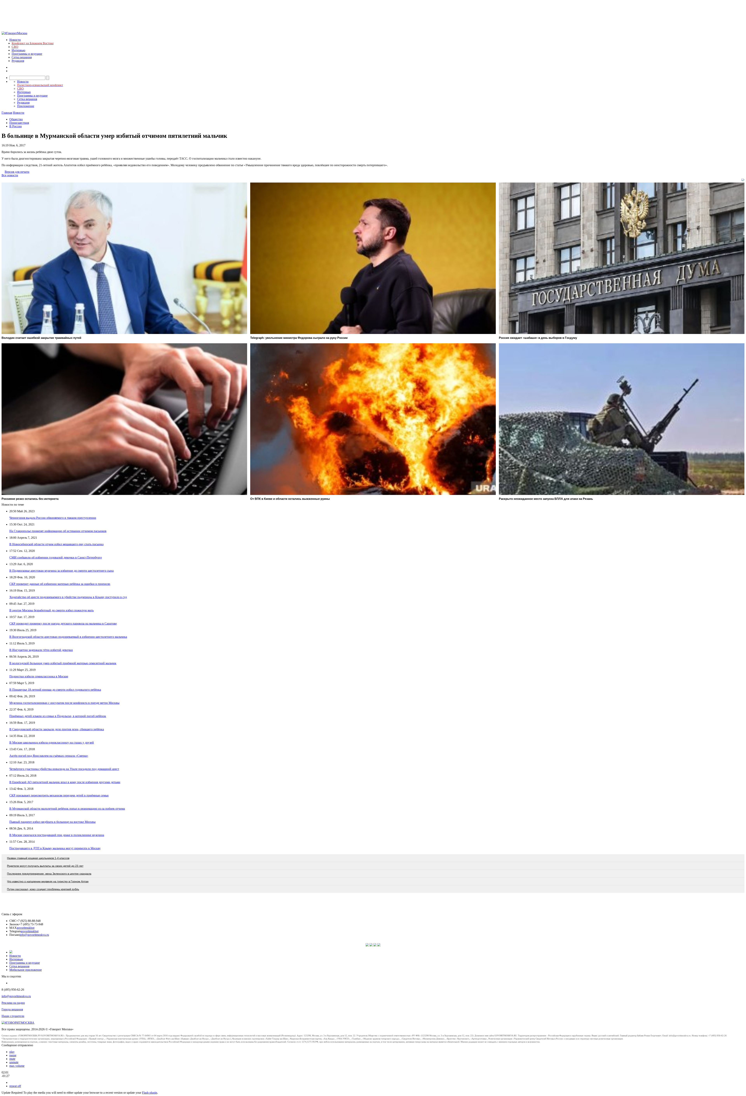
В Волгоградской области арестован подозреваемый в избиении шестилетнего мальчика (68, 636)
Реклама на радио (13, 1002)
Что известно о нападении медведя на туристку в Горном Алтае (48, 881)
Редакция (18, 60)
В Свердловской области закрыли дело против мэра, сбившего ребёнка (56, 729)
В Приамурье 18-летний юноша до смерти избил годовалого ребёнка (55, 689)
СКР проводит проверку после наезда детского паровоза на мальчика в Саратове (63, 623)
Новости (15, 39)
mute (12, 1058)
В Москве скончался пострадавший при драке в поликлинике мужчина (56, 835)
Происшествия (19, 122)
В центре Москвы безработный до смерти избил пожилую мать (51, 610)
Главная (7, 112)
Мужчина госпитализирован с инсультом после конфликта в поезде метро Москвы (64, 702)
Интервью (18, 50)
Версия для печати (17, 171)
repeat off (15, 1086)
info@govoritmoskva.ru (34, 934)
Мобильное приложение (25, 969)
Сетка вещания (22, 57)
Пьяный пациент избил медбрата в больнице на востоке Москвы (52, 821)
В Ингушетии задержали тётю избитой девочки (41, 650)
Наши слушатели (13, 1016)
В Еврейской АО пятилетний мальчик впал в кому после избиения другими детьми (64, 782)
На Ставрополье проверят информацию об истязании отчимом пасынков (57, 531)
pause (12, 1055)
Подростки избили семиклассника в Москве (38, 676)
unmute (13, 1062)
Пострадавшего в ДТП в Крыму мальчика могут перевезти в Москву (55, 848)
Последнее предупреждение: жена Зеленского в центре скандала (49, 873)
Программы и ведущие (27, 53)
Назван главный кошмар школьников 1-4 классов (38, 858)
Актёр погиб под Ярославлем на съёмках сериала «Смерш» (48, 755)
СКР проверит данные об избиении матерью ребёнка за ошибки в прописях (59, 584)
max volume (16, 1065)
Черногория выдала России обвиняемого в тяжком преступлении (52, 517)
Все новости (10, 175)
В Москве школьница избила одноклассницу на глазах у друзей (51, 742)
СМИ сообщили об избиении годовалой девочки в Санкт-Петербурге (55, 557)
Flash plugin (149, 1092)
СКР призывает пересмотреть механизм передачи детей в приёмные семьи (59, 795)
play (12, 1051)
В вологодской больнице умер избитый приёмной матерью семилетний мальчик (62, 663)
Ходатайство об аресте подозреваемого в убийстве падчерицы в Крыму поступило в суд (68, 597)
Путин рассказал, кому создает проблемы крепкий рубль (43, 889)
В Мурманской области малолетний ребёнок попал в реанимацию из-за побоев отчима (67, 808)
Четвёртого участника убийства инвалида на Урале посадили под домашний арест (64, 769)
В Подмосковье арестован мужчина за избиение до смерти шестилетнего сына (61, 570)
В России (15, 126)
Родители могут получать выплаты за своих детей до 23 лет (45, 865)
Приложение (25, 106)
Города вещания (12, 1009)
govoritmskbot (25, 927)
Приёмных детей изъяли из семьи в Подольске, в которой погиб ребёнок (57, 716)
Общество (16, 119)
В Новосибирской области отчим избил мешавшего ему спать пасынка (56, 544)
